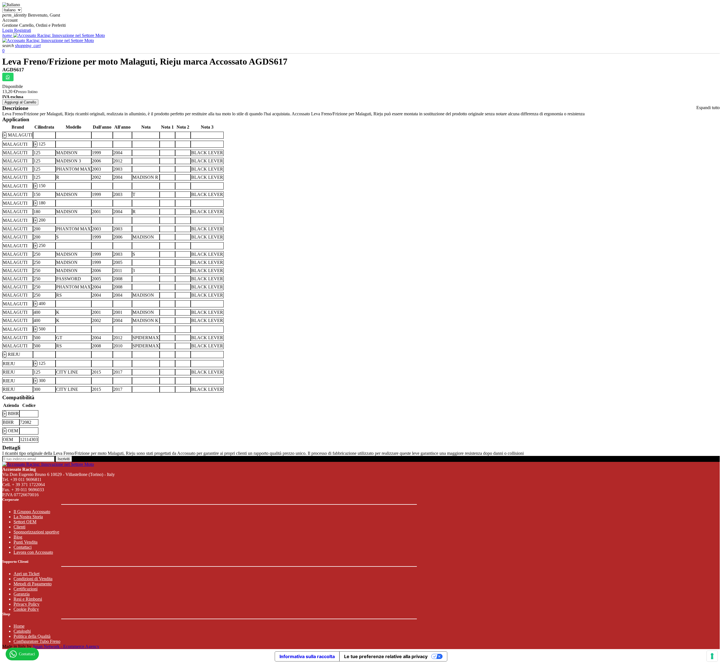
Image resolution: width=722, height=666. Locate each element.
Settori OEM (25, 521)
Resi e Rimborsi (28, 599)
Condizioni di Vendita (33, 578)
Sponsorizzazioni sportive (36, 532)
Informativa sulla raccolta (307, 656)
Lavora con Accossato (33, 552)
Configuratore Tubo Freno (37, 641)
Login (8, 30)
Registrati (22, 30)
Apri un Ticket (26, 573)
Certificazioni (26, 588)
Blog (18, 537)
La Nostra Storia (28, 516)
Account (9, 20)
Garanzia (22, 594)
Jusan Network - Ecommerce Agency (66, 646)
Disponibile (12, 86)
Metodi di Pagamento (33, 583)
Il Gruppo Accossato (32, 511)
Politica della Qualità (32, 636)
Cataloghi (22, 631)
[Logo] (59, 35)
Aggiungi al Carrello (20, 102)
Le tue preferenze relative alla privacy (386, 656)
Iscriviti (64, 459)
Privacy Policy (26, 604)
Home (19, 626)
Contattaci (23, 547)
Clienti (19, 526)
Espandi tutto (708, 107)
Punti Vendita (26, 542)
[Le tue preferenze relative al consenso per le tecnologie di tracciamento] (712, 656)
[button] (8, 45)
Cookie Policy (26, 609)
